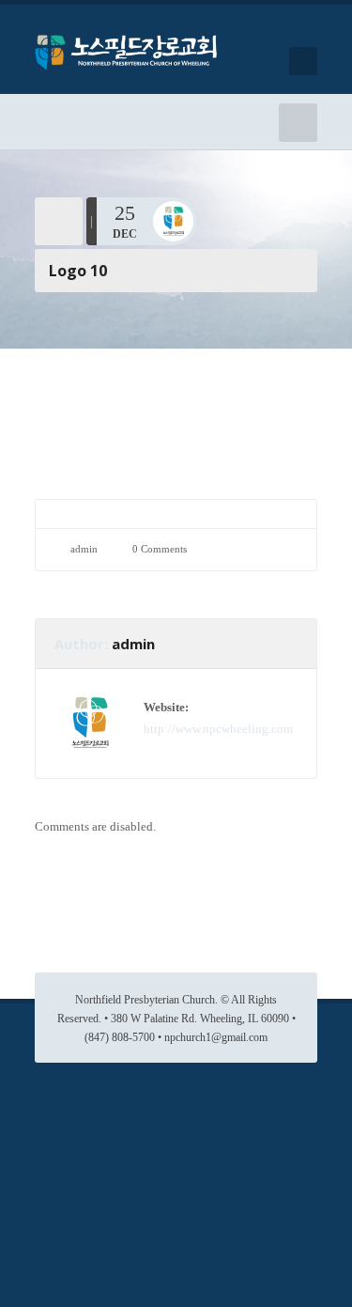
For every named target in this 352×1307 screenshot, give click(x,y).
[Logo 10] (176, 395)
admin (84, 548)
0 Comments (159, 548)
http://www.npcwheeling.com (218, 729)
